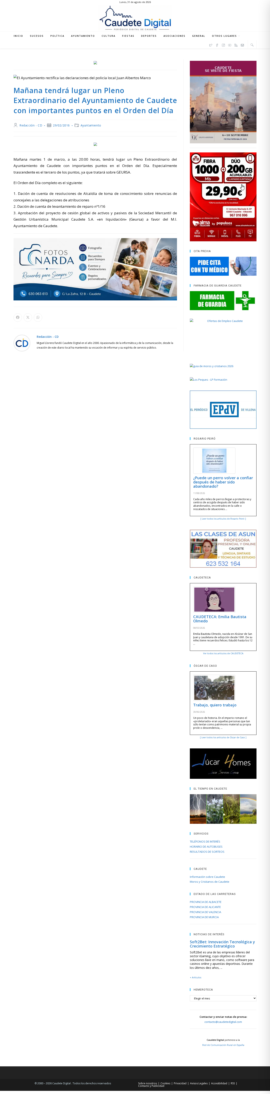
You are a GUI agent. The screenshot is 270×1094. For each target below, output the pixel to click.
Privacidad (180, 1083)
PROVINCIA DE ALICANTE (205, 907)
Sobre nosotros (147, 1083)
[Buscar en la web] (252, 44)
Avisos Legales (199, 1083)
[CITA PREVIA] (223, 266)
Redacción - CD (30, 125)
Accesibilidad (219, 1083)
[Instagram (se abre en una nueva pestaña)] (223, 44)
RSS (233, 1083)
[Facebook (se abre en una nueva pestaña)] (217, 44)
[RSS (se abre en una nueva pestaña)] (236, 44)
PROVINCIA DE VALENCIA (205, 912)
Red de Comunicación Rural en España (223, 1045)
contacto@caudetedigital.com (223, 1022)
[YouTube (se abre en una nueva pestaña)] (230, 44)
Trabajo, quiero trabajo (214, 704)
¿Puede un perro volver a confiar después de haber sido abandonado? (223, 482)
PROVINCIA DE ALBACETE (205, 902)
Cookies (165, 1083)
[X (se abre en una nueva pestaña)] (211, 44)
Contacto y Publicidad (151, 1086)
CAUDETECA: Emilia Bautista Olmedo (219, 618)
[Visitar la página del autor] (22, 342)
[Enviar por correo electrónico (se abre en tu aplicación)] (242, 44)
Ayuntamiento (91, 125)
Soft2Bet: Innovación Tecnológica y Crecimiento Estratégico (222, 944)
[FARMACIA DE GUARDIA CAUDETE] (223, 300)
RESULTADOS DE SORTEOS (207, 852)
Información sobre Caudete (207, 877)
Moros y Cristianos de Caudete (209, 882)
